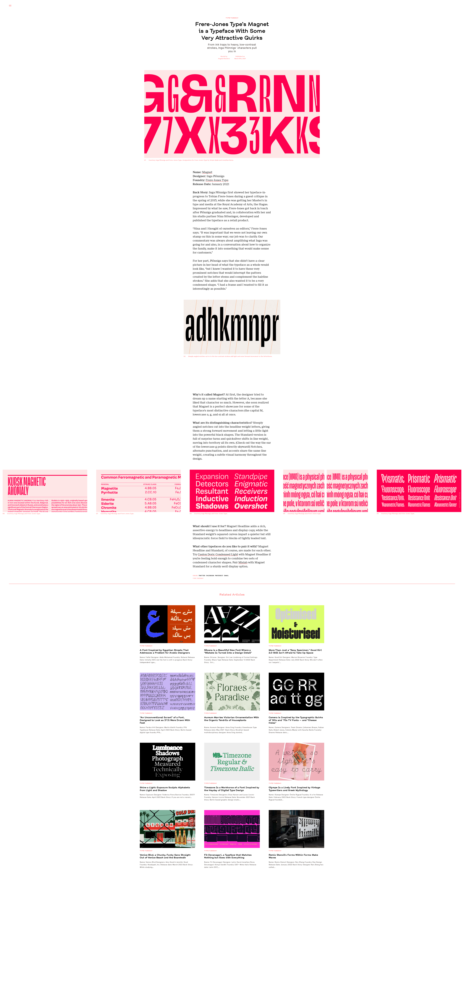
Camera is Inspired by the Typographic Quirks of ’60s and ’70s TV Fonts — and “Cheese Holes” (296, 720)
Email (226, 576)
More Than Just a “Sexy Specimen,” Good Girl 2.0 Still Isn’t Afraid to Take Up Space (295, 651)
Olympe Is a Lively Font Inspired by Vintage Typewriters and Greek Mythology (294, 789)
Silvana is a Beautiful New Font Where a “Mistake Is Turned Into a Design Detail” (228, 651)
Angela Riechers (224, 59)
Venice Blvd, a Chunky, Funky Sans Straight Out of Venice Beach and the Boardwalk (165, 856)
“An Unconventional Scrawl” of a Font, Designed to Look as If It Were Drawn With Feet (165, 720)
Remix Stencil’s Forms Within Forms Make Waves (293, 856)
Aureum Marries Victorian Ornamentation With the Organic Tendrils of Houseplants (231, 719)
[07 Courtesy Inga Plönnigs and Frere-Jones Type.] (138, 522)
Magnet (207, 172)
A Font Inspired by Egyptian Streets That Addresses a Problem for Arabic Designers (165, 651)
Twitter (202, 576)
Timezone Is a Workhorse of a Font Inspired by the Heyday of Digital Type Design (231, 789)
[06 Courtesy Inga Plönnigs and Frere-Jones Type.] (45, 522)
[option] (232, 497)
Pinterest (219, 576)
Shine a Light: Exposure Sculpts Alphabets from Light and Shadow (165, 789)
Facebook (210, 576)
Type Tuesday (232, 18)
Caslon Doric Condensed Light (218, 554)
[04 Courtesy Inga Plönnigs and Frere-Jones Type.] (325, 522)
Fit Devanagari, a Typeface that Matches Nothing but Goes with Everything (228, 856)
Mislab (242, 562)
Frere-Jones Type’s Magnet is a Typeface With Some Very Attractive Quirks (232, 31)
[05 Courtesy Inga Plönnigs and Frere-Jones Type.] (419, 522)
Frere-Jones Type (217, 180)
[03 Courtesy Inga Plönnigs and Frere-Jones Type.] (232, 522)
